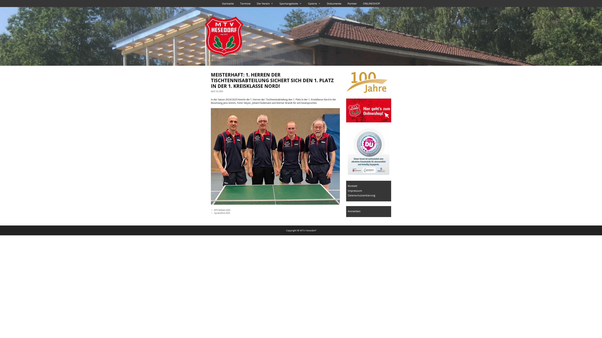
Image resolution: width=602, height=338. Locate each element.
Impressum (355, 190)
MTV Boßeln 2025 (222, 210)
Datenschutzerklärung (361, 195)
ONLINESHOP (371, 3)
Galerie (312, 3)
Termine (245, 3)
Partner (352, 3)
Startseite (228, 3)
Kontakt (352, 186)
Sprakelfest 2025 (222, 213)
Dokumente (334, 3)
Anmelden (354, 211)
